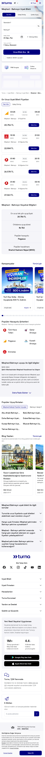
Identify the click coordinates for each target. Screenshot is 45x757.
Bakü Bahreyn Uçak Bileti (32, 413)
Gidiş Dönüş (16, 104)
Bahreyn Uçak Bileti (22, 93)
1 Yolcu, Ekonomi (10, 45)
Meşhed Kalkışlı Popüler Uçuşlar (14, 407)
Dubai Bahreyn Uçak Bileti (32, 418)
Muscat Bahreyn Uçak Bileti (32, 423)
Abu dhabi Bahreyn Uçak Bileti (11, 413)
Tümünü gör (37, 264)
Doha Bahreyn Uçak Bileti (11, 418)
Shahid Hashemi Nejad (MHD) (22, 250)
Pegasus (22, 239)
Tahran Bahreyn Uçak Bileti (11, 429)
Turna (3, 93)
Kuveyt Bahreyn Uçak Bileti (11, 423)
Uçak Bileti (10, 93)
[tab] (8, 15)
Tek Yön (6, 104)
